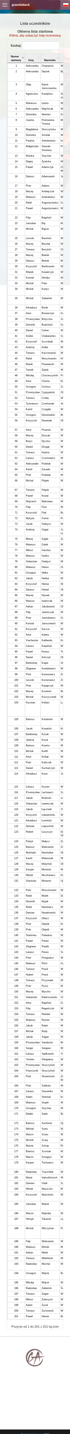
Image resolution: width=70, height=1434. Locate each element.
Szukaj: (15, 45)
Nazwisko (50, 60)
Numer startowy (16, 58)
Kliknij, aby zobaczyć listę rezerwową (35, 35)
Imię (31, 60)
